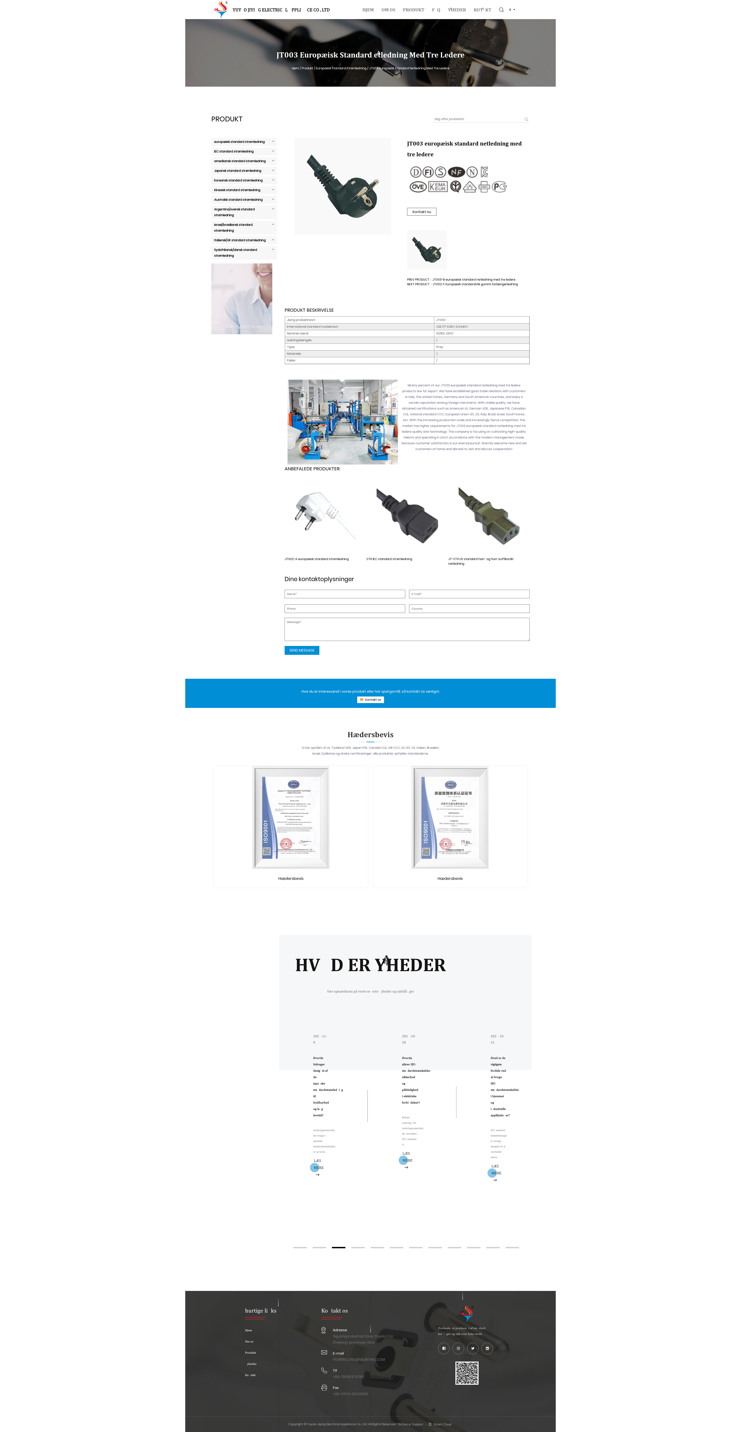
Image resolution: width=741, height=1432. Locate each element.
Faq (436, 9)
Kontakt (482, 9)
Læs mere (281, 1156)
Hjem (368, 9)
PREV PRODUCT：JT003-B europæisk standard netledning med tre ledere (461, 279)
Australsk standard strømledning (238, 199)
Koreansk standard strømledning (238, 180)
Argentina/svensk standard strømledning (234, 212)
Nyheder (457, 9)
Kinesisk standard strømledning (237, 190)
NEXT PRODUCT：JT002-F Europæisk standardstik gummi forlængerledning (462, 284)
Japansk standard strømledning (237, 170)
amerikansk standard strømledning (240, 161)
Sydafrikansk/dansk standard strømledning (235, 253)
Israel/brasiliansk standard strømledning (233, 228)
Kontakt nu (422, 211)
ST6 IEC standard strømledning (307, 559)
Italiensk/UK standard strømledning (240, 240)
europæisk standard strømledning (341, 68)
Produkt (413, 9)
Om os (388, 9)
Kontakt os (373, 699)
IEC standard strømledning (234, 151)
